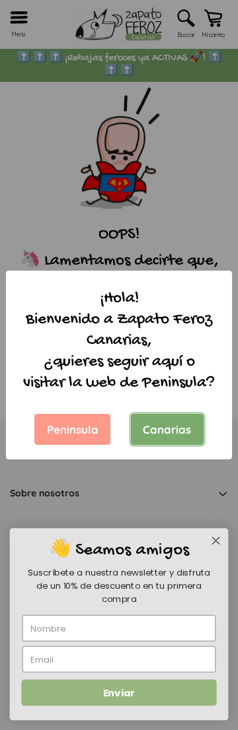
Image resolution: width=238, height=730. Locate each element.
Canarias (167, 429)
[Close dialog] (216, 540)
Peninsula (73, 429)
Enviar (119, 693)
